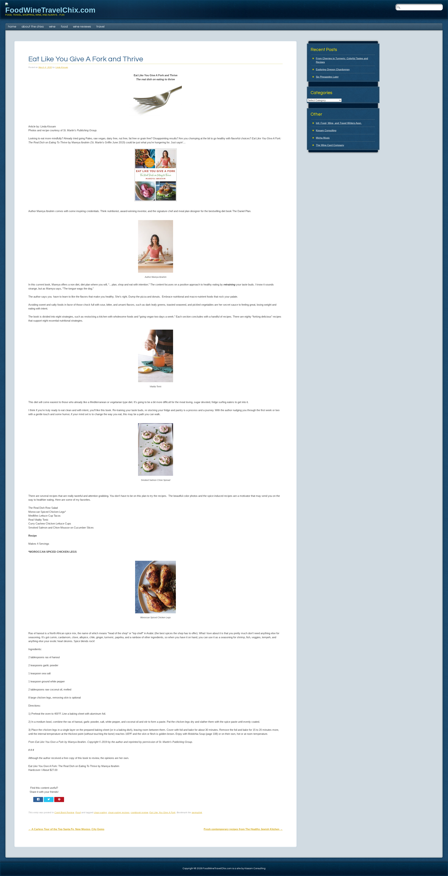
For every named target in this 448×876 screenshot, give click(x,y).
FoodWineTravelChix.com (50, 10)
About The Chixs (33, 26)
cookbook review (139, 812)
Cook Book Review (64, 812)
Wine (52, 26)
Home (12, 26)
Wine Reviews (82, 26)
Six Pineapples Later (327, 76)
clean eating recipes (119, 812)
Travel (100, 26)
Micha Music (323, 137)
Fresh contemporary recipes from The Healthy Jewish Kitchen (243, 829)
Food (64, 26)
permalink (197, 812)
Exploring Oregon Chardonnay (333, 69)
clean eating (100, 812)
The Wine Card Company (330, 145)
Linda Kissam (61, 67)
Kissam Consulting (326, 130)
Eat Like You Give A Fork (162, 812)
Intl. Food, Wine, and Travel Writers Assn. (339, 123)
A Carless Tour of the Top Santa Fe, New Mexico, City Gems (66, 829)
